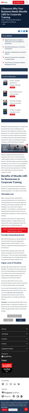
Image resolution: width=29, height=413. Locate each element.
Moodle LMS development (15, 293)
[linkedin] (14, 384)
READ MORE (4, 407)
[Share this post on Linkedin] (24, 31)
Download (12, 87)
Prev (8, 320)
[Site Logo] (4, 2)
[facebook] (3, 384)
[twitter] (7, 384)
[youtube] (18, 384)
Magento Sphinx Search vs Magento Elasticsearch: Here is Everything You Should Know (14, 41)
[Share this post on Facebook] (19, 31)
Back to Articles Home (14, 316)
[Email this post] (27, 31)
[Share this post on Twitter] (21, 31)
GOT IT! (5, 409)
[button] (26, 409)
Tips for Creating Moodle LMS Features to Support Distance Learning (14, 230)
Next (21, 320)
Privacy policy (13, 409)
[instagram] (11, 384)
